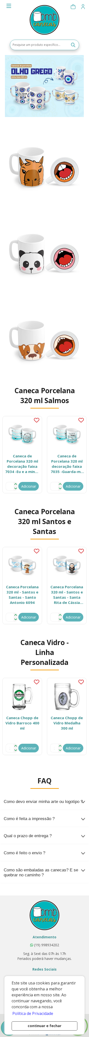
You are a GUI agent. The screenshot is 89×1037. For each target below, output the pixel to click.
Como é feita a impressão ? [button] (29, 818)
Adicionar (28, 486)
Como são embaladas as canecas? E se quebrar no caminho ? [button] (41, 872)
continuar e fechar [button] (44, 1025)
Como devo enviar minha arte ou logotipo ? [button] (43, 801)
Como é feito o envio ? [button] (24, 853)
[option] (22, 454)
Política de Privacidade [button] (32, 1013)
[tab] (44, 802)
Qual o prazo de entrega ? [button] (28, 835)
